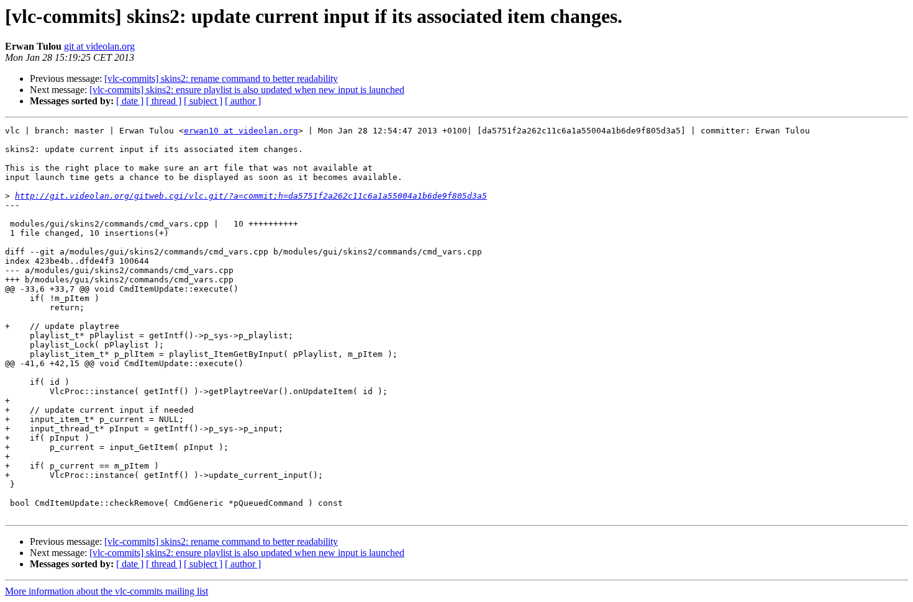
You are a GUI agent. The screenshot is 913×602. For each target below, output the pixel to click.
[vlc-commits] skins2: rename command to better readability (221, 78)
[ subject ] (203, 101)
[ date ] (129, 101)
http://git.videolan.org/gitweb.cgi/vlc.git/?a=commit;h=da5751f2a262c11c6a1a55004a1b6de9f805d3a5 (251, 195)
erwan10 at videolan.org (241, 130)
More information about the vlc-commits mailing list (106, 591)
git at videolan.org (99, 46)
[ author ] (243, 101)
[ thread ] (163, 101)
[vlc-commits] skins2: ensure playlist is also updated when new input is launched (246, 89)
